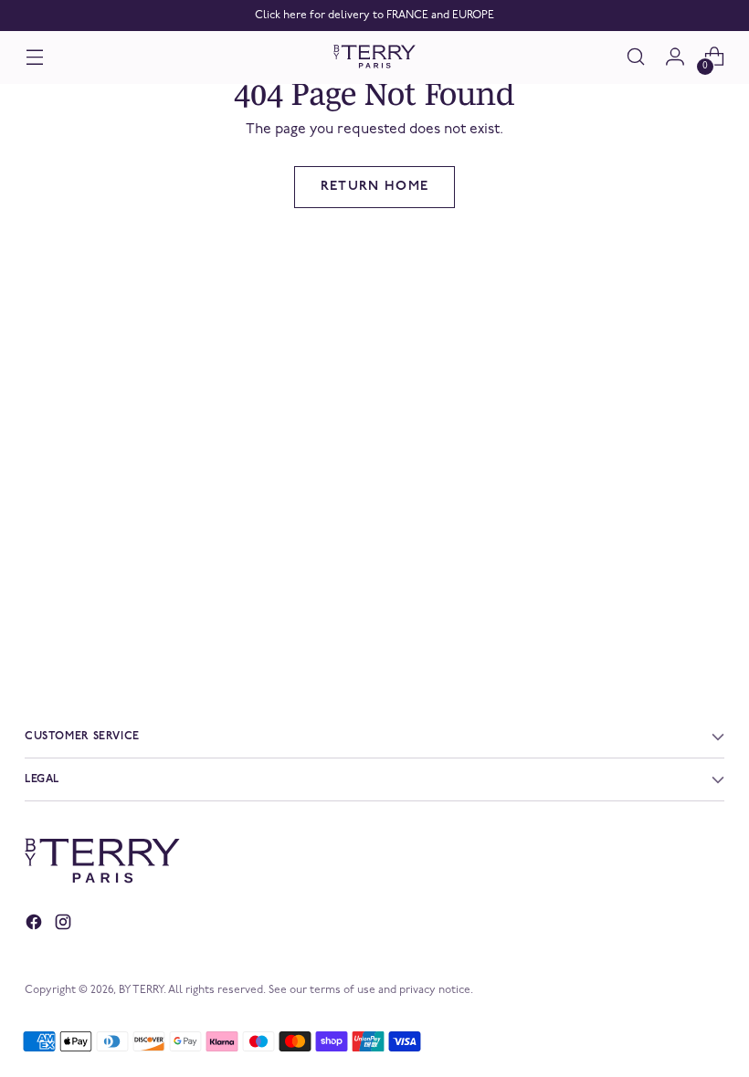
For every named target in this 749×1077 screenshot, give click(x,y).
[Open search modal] (636, 57)
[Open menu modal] (34, 57)
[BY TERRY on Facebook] (36, 926)
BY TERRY (141, 990)
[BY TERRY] (374, 57)
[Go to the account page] (675, 57)
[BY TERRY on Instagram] (65, 926)
